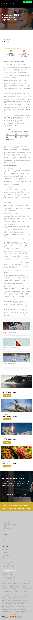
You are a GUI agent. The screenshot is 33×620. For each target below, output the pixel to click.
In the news (6, 560)
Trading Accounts (8, 543)
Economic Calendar (8, 566)
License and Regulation (9, 524)
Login (28, 2)
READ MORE (7, 395)
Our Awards (6, 518)
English (19, 1)
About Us (6, 515)
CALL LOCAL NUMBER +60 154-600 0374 (16, 505)
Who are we (6, 520)
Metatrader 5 (6, 549)
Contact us (10, 494)
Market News (7, 555)
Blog (4, 558)
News (5, 552)
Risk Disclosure (17, 614)
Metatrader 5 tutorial (8, 539)
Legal (4, 526)
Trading (5, 534)
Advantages (6, 522)
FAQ (4, 530)
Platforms (5, 537)
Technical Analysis (8, 562)
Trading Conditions (8, 540)
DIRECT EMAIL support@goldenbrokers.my (16, 508)
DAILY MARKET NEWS (9, 332)
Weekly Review (7, 564)
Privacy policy (7, 528)
